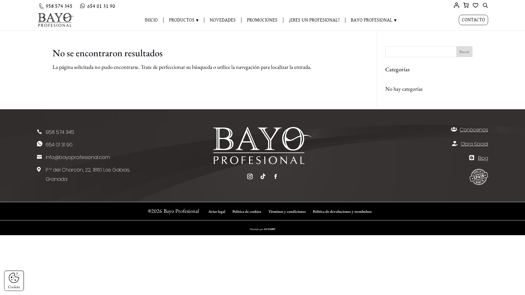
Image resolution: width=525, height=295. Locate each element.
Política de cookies (246, 211)
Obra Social (474, 143)
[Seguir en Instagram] (249, 176)
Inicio (151, 20)
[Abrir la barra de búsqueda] (485, 5)
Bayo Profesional (371, 20)
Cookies (14, 286)
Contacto (473, 19)
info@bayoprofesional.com (78, 157)
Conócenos (474, 129)
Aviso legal (216, 211)
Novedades (223, 20)
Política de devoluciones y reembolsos (342, 211)
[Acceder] (456, 5)
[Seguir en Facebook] (276, 176)
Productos (181, 20)
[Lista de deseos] (475, 5)
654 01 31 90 (59, 144)
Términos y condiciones (287, 211)
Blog (483, 158)
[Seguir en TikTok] (263, 176)
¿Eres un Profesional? (314, 20)
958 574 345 (60, 132)
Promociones (262, 20)
